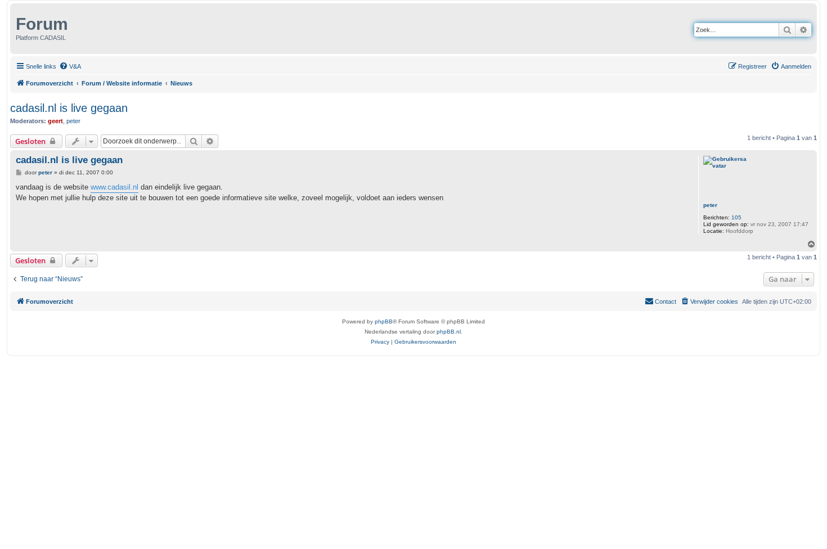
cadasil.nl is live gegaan (69, 108)
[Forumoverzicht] (14, 21)
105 (736, 217)
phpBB (384, 321)
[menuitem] (70, 66)
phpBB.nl (449, 331)
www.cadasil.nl (114, 187)
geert (55, 121)
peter (73, 121)
